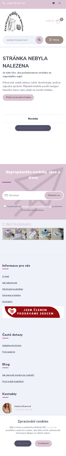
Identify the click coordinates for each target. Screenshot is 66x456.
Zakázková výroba (11, 345)
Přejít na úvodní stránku (18, 97)
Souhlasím (43, 443)
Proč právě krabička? (13, 381)
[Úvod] (14, 21)
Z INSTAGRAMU (16, 224)
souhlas (50, 427)
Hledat (39, 40)
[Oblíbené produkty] (53, 3)
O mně (5, 276)
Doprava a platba (11, 295)
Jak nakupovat (9, 282)
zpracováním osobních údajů (36, 206)
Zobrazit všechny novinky (31, 128)
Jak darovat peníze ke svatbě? (18, 375)
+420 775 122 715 (16, 3)
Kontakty (7, 301)
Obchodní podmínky (12, 289)
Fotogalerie (8, 351)
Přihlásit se (54, 195)
